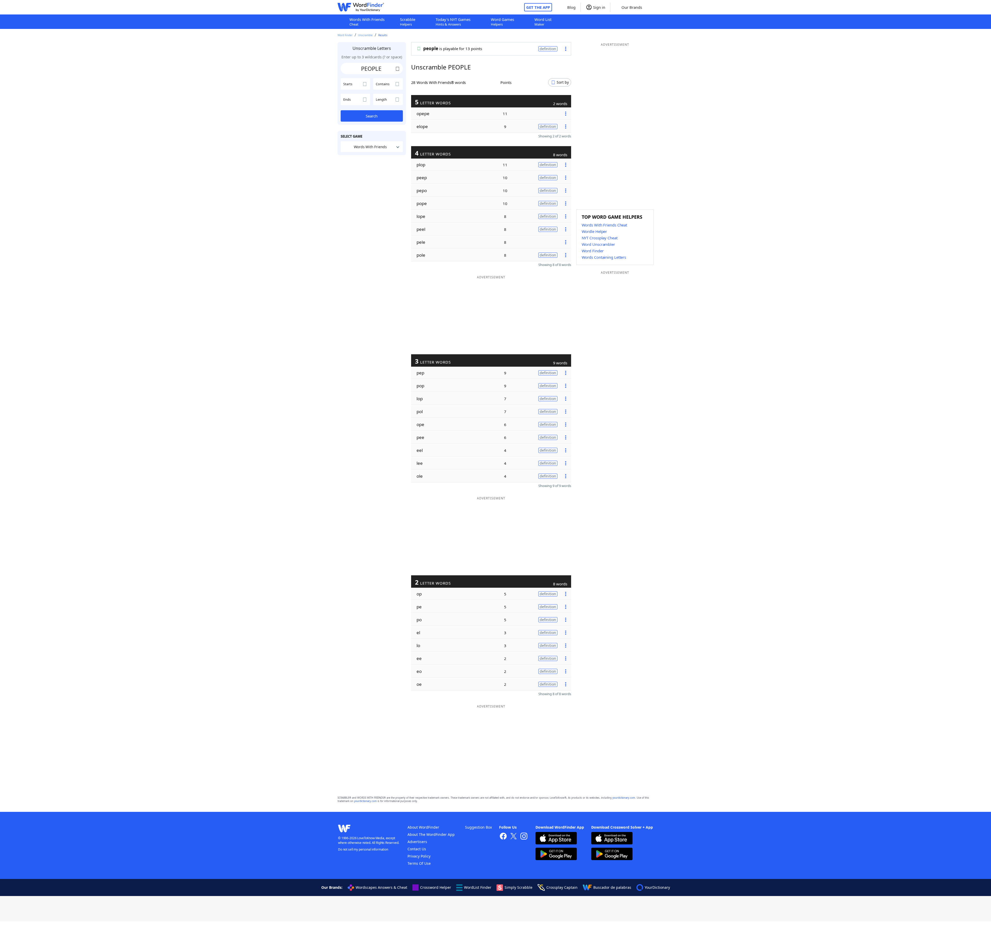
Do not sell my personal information (363, 849)
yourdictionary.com (623, 797)
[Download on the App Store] (556, 839)
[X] (513, 837)
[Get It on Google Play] (556, 854)
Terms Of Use (419, 863)
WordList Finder (477, 887)
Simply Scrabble (518, 887)
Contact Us (416, 848)
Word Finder (345, 35)
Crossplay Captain (562, 887)
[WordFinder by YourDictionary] (361, 7)
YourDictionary (657, 887)
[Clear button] (398, 68)
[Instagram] (524, 837)
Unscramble (365, 35)
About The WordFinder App (431, 834)
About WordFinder (423, 827)
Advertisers (417, 841)
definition (548, 48)
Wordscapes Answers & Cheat (381, 887)
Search (372, 116)
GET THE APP (538, 7)
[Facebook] (503, 837)
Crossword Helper (435, 887)
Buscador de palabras (612, 887)
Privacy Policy (418, 856)
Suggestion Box (478, 827)
